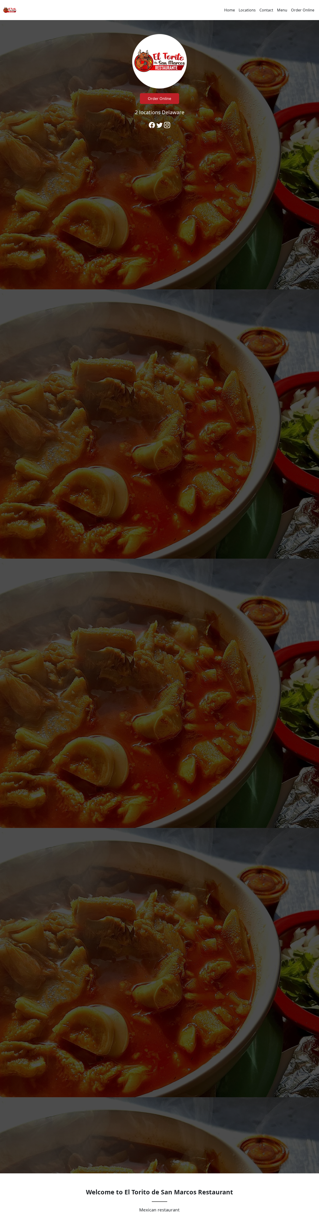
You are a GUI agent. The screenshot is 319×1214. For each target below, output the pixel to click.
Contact (266, 10)
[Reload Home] (10, 10)
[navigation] (159, 10)
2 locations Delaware (159, 112)
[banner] (159, 596)
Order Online (302, 10)
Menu (282, 10)
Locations (247, 10)
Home (229, 10)
